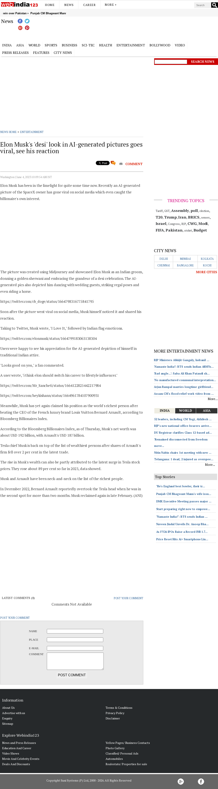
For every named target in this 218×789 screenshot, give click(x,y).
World (34, 45)
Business (69, 45)
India (7, 45)
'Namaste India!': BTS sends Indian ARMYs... (184, 367)
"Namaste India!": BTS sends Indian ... (182, 517)
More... (213, 399)
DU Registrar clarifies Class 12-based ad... (183, 433)
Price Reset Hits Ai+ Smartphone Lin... (182, 539)
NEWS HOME (8, 132)
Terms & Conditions (119, 708)
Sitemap (7, 724)
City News (63, 52)
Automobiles (114, 759)
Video (180, 45)
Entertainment (130, 45)
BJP (183, 224)
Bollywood (159, 45)
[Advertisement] (130, 28)
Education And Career (16, 748)
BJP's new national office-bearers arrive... (183, 426)
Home (49, 5)
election (204, 211)
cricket (188, 230)
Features (41, 52)
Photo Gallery (115, 748)
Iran (182, 217)
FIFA (160, 230)
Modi (203, 223)
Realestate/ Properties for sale (126, 764)
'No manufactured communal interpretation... (185, 380)
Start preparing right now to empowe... (183, 509)
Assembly (180, 210)
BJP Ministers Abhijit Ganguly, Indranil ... (181, 360)
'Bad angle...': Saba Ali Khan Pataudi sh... (182, 373)
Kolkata (207, 259)
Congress (174, 224)
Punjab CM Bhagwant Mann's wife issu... (183, 494)
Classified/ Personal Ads (122, 753)
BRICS (194, 217)
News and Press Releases (19, 743)
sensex (205, 217)
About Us (8, 708)
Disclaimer (113, 718)
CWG (192, 223)
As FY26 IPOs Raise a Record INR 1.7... (182, 532)
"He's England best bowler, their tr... (180, 486)
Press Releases (15, 52)
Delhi (163, 259)
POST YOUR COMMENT (128, 598)
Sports (51, 45)
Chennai (163, 265)
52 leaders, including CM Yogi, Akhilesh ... (183, 419)
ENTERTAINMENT (32, 132)
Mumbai (185, 259)
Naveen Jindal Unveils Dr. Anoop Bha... (182, 524)
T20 (159, 217)
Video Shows (10, 753)
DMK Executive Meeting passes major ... (183, 501)
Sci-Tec (88, 45)
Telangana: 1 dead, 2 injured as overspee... (183, 459)
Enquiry (7, 718)
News (68, 5)
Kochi (207, 265)
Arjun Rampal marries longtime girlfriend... (183, 387)
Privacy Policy (115, 713)
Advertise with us (13, 713)
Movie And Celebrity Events (20, 759)
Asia (20, 45)
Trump (170, 217)
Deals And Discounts (16, 764)
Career (89, 5)
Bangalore (185, 265)
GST (167, 211)
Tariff (159, 211)
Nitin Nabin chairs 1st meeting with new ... (182, 453)
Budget (200, 230)
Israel (161, 223)
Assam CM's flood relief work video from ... (184, 394)
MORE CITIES (206, 272)
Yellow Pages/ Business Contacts (128, 743)
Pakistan (174, 230)
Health (105, 45)
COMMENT (134, 164)
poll (194, 210)
